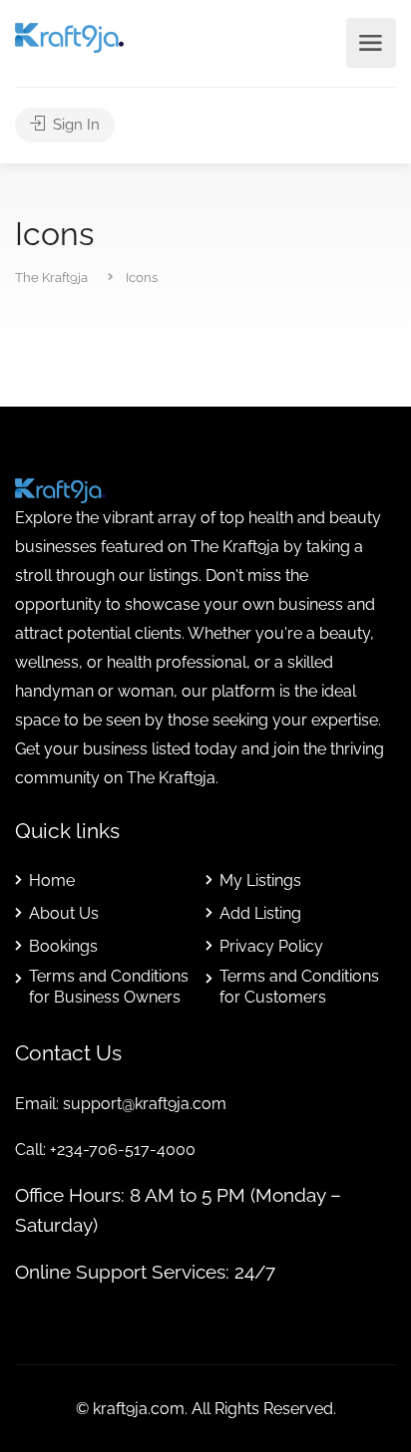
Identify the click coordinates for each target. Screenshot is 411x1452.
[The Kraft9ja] (69, 36)
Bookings (63, 946)
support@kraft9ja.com (144, 1103)
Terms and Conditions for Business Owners (109, 987)
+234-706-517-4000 (123, 1149)
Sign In (74, 125)
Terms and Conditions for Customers (299, 987)
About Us (64, 913)
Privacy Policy (271, 946)
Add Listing (260, 913)
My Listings (260, 880)
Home (52, 880)
